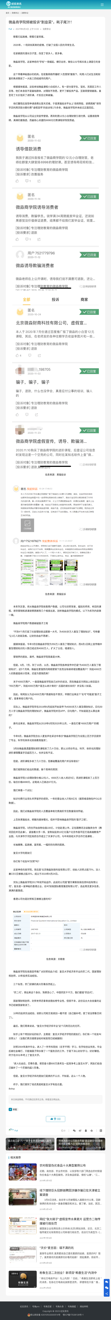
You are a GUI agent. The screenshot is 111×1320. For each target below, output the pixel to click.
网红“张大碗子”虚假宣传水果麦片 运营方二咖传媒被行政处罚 (70, 1221)
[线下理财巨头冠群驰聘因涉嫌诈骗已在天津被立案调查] (23, 1196)
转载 (15, 1109)
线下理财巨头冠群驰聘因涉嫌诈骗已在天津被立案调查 (70, 1192)
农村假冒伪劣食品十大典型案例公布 (63, 1165)
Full (10, 29)
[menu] (102, 4)
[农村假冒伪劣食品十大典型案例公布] (23, 1172)
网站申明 (84, 1306)
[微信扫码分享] (74, 1130)
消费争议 (47, 29)
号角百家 (48, 1306)
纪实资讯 (24, 1306)
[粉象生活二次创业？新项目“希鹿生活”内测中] (23, 1279)
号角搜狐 (72, 1306)
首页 (7, 13)
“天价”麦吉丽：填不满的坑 (57, 1248)
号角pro (35, 1306)
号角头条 (60, 1306)
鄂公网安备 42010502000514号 (46, 1314)
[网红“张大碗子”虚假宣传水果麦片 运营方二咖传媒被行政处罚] (23, 1225)
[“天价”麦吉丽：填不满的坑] (23, 1254)
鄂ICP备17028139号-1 (73, 1314)
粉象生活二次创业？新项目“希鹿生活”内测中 (68, 1273)
